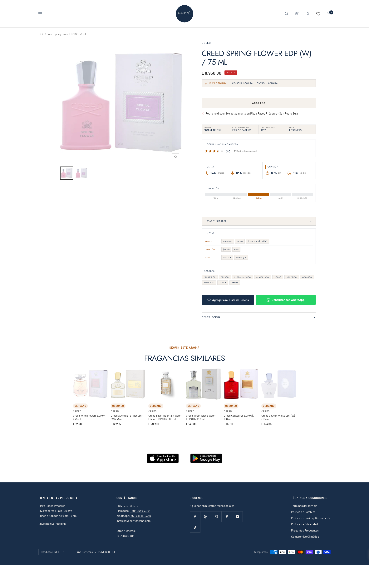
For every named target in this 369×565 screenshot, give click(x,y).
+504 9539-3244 (140, 510)
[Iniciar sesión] (307, 13)
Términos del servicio (304, 505)
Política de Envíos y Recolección (311, 518)
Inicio (41, 34)
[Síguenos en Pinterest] (226, 516)
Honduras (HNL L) (50, 551)
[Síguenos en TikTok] (195, 527)
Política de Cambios (303, 512)
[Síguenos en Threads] (205, 516)
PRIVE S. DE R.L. (107, 551)
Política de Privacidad (304, 524)
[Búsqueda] (286, 13)
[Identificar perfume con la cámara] (297, 13)
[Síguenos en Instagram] (216, 516)
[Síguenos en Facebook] (195, 516)
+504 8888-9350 (140, 515)
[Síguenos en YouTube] (237, 516)
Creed (206, 42)
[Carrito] (329, 13)
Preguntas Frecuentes (305, 530)
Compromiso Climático (305, 536)
